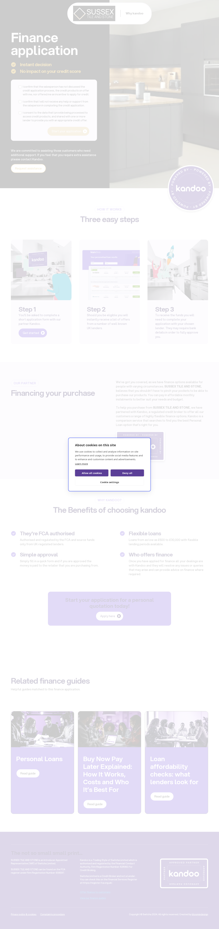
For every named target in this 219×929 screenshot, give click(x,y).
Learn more (81, 463)
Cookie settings (109, 482)
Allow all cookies (92, 473)
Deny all (127, 473)
